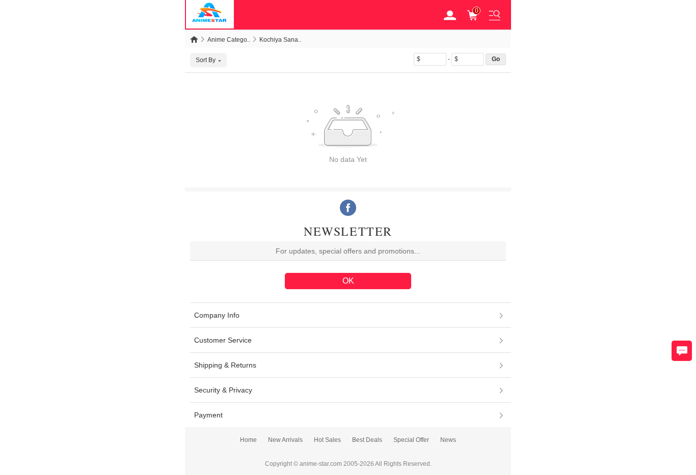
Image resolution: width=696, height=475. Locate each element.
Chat (682, 351)
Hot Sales (327, 439)
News (448, 439)
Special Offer (411, 439)
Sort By (206, 60)
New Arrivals (285, 439)
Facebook (348, 208)
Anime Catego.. (228, 39)
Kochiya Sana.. (280, 39)
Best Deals (367, 439)
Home (248, 439)
